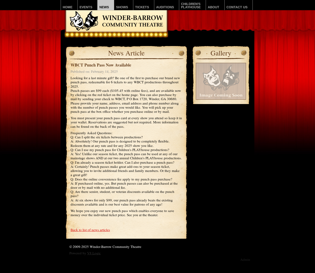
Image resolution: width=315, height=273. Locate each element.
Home (67, 7)
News (104, 7)
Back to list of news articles (90, 229)
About (213, 7)
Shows (122, 7)
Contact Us (236, 7)
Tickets (142, 7)
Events (86, 7)
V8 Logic (94, 253)
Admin (245, 259)
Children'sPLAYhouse (191, 5)
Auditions (165, 7)
